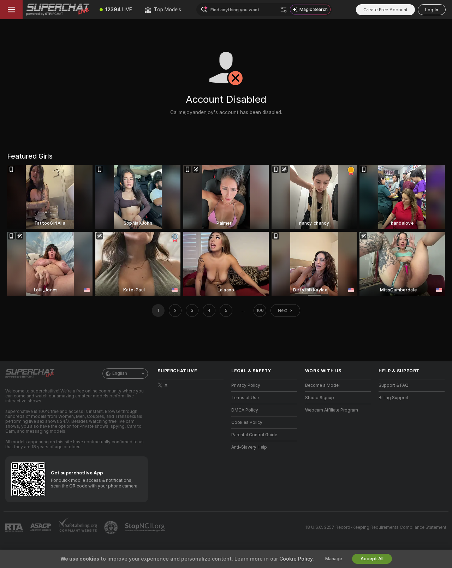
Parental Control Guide (254, 434)
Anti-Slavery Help (249, 447)
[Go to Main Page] (58, 9)
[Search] (284, 9)
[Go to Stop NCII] (145, 527)
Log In (431, 9)
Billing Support (394, 397)
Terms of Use (245, 397)
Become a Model (322, 385)
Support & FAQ (394, 385)
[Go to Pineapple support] (111, 527)
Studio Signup (319, 397)
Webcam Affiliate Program (331, 410)
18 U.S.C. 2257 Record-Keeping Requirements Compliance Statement (375, 527)
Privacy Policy (245, 385)
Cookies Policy (246, 422)
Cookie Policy (296, 559)
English (119, 373)
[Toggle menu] (11, 9)
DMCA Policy (244, 410)
